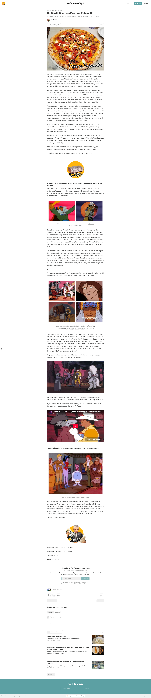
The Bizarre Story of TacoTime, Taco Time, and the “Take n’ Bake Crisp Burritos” (68, 648)
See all (50, 674)
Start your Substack (72, 696)
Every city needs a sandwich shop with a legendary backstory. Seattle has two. (68, 666)
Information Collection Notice (75, 583)
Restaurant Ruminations (54, 10)
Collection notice (27, 696)
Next (99, 601)
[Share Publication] (131, 3)
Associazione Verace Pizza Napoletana (63, 79)
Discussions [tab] (59, 632)
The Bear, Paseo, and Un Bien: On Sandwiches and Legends (65, 663)
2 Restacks (59, 589)
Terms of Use (83, 582)
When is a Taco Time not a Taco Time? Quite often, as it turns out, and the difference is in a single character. (67, 652)
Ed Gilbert (91, 224)
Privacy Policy (87, 583)
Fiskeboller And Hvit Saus (56, 636)
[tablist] (53, 612)
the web (88, 153)
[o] (75, 377)
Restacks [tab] (57, 612)
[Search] (128, 3)
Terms (22, 696)
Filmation (59, 551)
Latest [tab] (52, 632)
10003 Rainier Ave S (73, 153)
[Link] (44, 184)
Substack (135, 696)
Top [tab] (49, 632)
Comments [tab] (50, 612)
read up (49, 102)
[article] (75, 639)
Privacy (18, 696)
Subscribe (138, 3)
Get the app (82, 696)
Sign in (146, 3)
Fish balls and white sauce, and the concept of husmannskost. (63, 638)
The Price (57, 555)
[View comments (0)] (54, 24)
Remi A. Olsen (54, 19)
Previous (52, 601)
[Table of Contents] (2, 349)
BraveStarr (59, 547)
